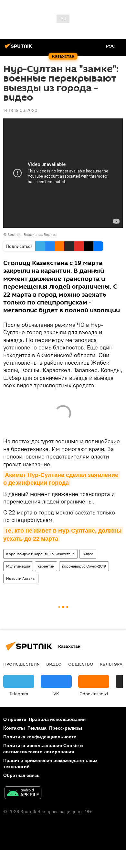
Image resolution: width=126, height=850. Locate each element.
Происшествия (21, 664)
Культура (111, 664)
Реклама (37, 728)
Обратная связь (21, 775)
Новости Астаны (21, 578)
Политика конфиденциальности (40, 736)
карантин (46, 566)
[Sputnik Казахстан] (19, 48)
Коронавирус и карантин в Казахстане (40, 553)
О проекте (14, 719)
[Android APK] (23, 793)
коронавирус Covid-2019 (84, 566)
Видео (87, 553)
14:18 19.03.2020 (20, 110)
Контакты (14, 728)
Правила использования (57, 719)
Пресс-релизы (65, 728)
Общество (80, 664)
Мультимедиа (18, 566)
